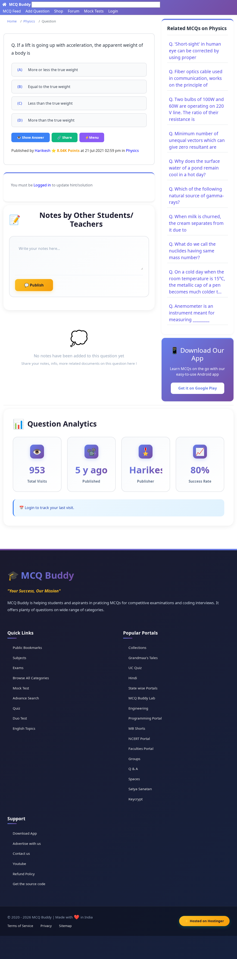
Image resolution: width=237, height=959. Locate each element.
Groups (134, 758)
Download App (25, 833)
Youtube (19, 863)
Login (113, 11)
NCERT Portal (139, 738)
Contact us (21, 853)
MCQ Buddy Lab (141, 698)
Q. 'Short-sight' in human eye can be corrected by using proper (195, 50)
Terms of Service (20, 926)
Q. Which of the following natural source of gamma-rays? (196, 195)
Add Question (37, 11)
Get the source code (29, 883)
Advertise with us (27, 843)
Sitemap (65, 926)
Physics (29, 21)
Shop (58, 11)
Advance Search (26, 698)
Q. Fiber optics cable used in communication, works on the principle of (195, 78)
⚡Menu (92, 137)
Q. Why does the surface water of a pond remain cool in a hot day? (194, 168)
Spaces (134, 779)
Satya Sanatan (140, 788)
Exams (18, 667)
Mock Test (21, 688)
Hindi (132, 678)
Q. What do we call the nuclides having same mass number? (192, 251)
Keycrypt (135, 799)
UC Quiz (135, 667)
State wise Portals (142, 688)
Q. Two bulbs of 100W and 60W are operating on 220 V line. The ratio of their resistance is (196, 109)
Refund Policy (24, 873)
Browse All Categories (31, 678)
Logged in (42, 185)
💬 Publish (34, 285)
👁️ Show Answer (30, 137)
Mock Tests (94, 11)
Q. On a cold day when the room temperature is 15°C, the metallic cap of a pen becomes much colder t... (197, 282)
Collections (137, 647)
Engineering (138, 708)
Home (12, 21)
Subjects (19, 657)
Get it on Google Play (197, 388)
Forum (73, 11)
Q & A (133, 768)
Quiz (16, 708)
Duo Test (20, 718)
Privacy (46, 926)
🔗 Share (64, 137)
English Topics (24, 728)
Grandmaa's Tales (143, 657)
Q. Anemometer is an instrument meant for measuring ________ (192, 313)
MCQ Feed (12, 11)
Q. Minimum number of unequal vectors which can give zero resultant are (197, 140)
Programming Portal (145, 718)
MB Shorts (136, 728)
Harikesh (42, 150)
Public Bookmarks (27, 647)
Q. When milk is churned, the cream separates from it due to (196, 223)
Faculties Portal (140, 748)
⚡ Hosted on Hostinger (204, 921)
